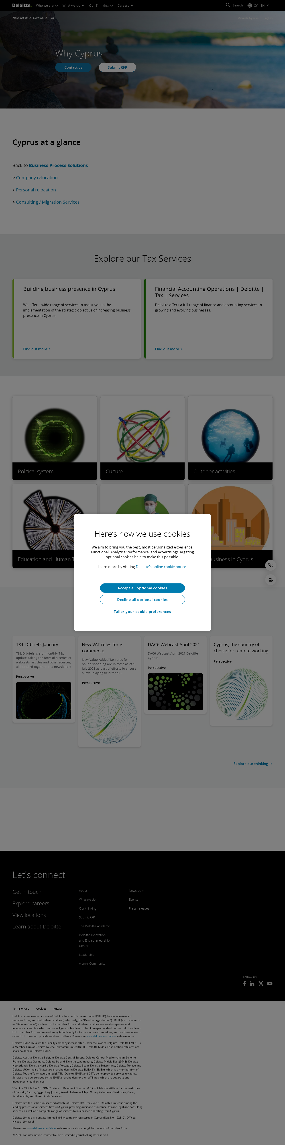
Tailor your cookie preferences (142, 611)
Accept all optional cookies (142, 588)
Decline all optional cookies (142, 599)
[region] (142, 572)
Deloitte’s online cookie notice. (161, 566)
